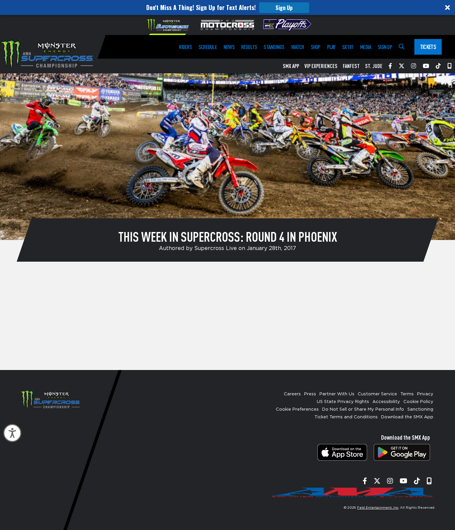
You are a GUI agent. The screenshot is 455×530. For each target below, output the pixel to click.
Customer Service (377, 394)
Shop (315, 47)
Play (331, 47)
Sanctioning (420, 409)
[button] (227, 7)
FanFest (351, 66)
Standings (273, 47)
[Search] (401, 47)
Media (365, 47)
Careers (292, 394)
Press (310, 394)
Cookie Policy (418, 402)
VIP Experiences (320, 66)
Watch (297, 47)
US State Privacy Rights (343, 402)
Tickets (428, 46)
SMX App (291, 66)
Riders (185, 47)
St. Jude (373, 66)
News (229, 47)
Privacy (425, 394)
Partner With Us (336, 394)
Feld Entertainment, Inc (377, 507)
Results (249, 47)
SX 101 (347, 47)
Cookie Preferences (297, 409)
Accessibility (386, 402)
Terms (407, 394)
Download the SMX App (407, 417)
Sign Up (283, 8)
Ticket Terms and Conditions (346, 417)
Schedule (208, 47)
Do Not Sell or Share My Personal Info (363, 409)
